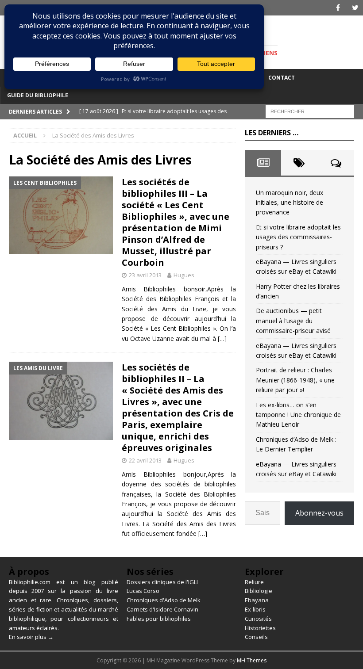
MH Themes (251, 660)
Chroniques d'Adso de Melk (164, 600)
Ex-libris (255, 609)
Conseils (256, 637)
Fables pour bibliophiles (159, 619)
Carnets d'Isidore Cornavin (162, 609)
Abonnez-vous (319, 513)
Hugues (184, 275)
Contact (281, 77)
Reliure (254, 582)
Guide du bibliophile (37, 95)
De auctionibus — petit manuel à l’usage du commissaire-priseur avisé (293, 320)
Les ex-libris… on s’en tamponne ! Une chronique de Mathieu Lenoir (298, 415)
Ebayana (257, 600)
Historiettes (260, 628)
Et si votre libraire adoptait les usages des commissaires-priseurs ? (298, 237)
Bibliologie (258, 591)
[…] (222, 338)
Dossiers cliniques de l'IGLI (162, 582)
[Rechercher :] (310, 111)
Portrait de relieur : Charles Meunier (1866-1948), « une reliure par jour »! (295, 380)
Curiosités (258, 619)
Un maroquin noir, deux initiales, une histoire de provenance (289, 202)
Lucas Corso (143, 591)
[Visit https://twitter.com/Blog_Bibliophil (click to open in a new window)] (355, 7)
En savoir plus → (31, 637)
